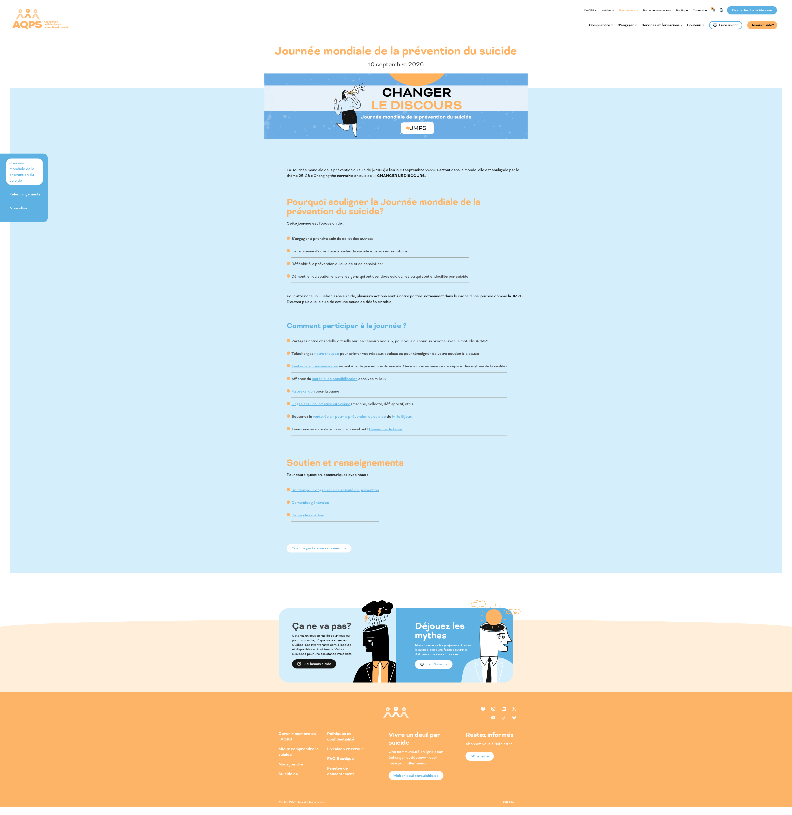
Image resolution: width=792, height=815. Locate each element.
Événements (627, 10)
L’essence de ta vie (385, 429)
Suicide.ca (288, 774)
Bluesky (514, 718)
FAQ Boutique (340, 759)
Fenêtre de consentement (340, 771)
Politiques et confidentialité (340, 736)
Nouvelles (18, 208)
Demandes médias (307, 515)
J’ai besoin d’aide (317, 664)
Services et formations (661, 25)
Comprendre (599, 25)
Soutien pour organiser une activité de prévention (335, 489)
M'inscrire (479, 756)
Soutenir (694, 25)
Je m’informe (437, 664)
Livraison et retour (345, 749)
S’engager (626, 25)
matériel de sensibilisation (334, 378)
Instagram (493, 709)
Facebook (483, 709)
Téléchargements (25, 194)
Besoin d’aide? (762, 25)
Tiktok (504, 718)
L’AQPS (589, 10)
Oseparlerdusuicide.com (752, 10)
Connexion (700, 10)
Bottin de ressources (657, 10)
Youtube (493, 718)
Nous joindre (290, 764)
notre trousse (326, 353)
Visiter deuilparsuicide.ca (416, 775)
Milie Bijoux (402, 416)
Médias (606, 10)
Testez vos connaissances (314, 366)
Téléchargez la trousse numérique (319, 548)
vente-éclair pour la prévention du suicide (349, 416)
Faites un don (303, 391)
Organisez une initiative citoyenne (320, 403)
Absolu (508, 802)
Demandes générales (310, 502)
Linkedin (504, 709)
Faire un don (728, 25)
